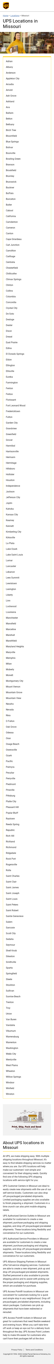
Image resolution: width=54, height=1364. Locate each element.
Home (5, 15)
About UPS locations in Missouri (23, 1145)
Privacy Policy (16, 1350)
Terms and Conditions (34, 1350)
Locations (14, 15)
